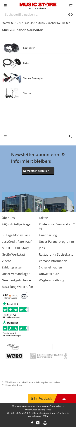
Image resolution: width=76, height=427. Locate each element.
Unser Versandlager (16, 274)
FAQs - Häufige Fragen (17, 224)
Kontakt (32, 406)
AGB (49, 409)
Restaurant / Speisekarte (56, 254)
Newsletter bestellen (36, 171)
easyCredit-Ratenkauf (17, 242)
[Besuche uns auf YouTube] (45, 423)
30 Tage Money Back (16, 235)
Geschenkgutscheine (16, 280)
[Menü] (27, 293)
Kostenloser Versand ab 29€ (57, 226)
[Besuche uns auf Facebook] (32, 423)
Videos (6, 261)
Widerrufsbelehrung (35, 409)
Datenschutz (56, 406)
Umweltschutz (49, 274)
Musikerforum (19, 406)
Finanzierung (48, 235)
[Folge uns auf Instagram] (38, 423)
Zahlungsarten (12, 267)
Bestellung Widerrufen (17, 287)
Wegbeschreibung (51, 280)
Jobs (42, 248)
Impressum (43, 406)
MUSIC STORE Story (15, 248)
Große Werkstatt (13, 254)
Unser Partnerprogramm (56, 242)
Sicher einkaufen (50, 267)
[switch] (24, 296)
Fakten (43, 218)
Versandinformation (53, 261)
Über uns (8, 218)
